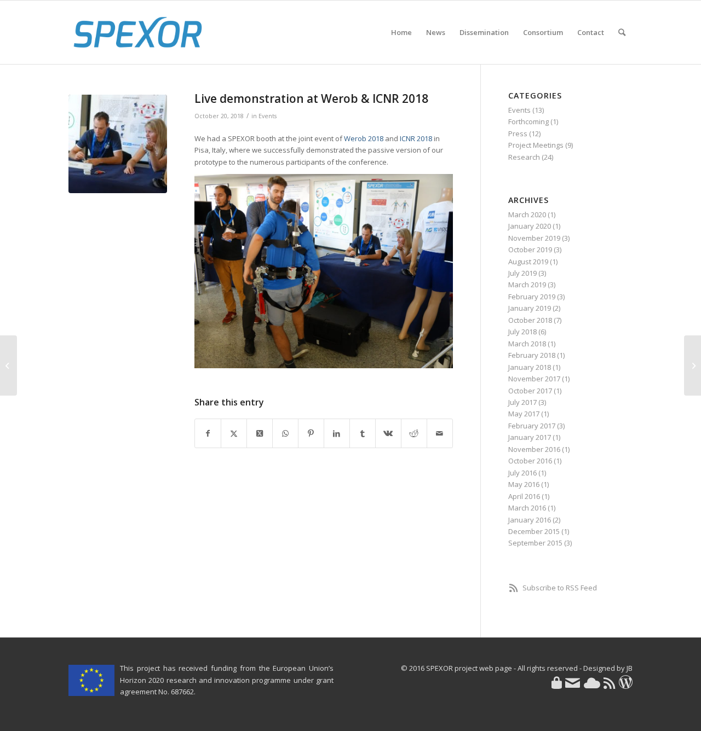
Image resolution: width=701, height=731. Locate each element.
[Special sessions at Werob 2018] (8, 365)
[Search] (622, 32)
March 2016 (527, 508)
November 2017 (534, 379)
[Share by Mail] (439, 433)
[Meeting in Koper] (692, 365)
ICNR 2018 (416, 138)
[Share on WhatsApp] (285, 433)
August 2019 (528, 261)
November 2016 (534, 449)
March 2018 (527, 344)
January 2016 (529, 520)
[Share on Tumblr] (362, 433)
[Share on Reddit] (414, 433)
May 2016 (523, 484)
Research (524, 157)
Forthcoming (528, 121)
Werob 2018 (363, 138)
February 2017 (531, 426)
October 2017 (530, 391)
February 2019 (531, 296)
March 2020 (527, 214)
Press (517, 133)
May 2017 (523, 414)
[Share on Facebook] (208, 433)
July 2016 (522, 473)
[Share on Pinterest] (311, 433)
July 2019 (522, 273)
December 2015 (534, 531)
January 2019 (529, 308)
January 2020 (529, 226)
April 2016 (524, 496)
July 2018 (522, 332)
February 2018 (531, 355)
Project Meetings (536, 145)
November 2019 (534, 238)
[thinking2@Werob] (117, 144)
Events (267, 116)
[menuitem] (401, 32)
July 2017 (522, 402)
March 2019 (527, 284)
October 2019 (530, 249)
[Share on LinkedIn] (336, 433)
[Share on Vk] (388, 433)
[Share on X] (233, 433)
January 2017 (529, 437)
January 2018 (529, 367)
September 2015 (535, 543)
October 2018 (530, 320)
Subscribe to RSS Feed (559, 588)
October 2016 (530, 461)
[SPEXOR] (137, 32)
